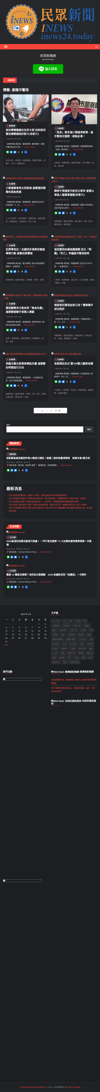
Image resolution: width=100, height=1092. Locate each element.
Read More (29, 147)
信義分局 (77, 625)
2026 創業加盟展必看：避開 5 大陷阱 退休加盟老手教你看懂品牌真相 (38, 495)
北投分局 (73, 630)
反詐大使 (9, 160)
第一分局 (88, 221)
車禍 (76, 657)
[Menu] (5, 46)
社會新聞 (60, 128)
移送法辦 (82, 648)
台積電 (55, 634)
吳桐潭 (66, 389)
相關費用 (36, 338)
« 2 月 (5, 644)
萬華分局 (71, 653)
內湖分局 (62, 630)
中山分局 (56, 621)
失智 (91, 639)
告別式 (73, 389)
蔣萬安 (81, 653)
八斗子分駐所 (11, 218)
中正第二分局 (80, 621)
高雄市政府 (74, 662)
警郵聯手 (67, 338)
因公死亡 (75, 279)
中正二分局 (67, 621)
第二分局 (32, 221)
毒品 (82, 643)
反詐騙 (83, 630)
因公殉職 (84, 279)
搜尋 (8, 424)
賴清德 (62, 657)
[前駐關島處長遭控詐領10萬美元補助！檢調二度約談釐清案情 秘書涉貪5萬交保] (15, 449)
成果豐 (29, 279)
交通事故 (56, 625)
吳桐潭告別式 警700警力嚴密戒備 (73, 363)
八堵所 (57, 279)
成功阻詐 (56, 643)
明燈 (28, 393)
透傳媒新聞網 (87, 671)
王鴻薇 (72, 648)
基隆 (89, 634)
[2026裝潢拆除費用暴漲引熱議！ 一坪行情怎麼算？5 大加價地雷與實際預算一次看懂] (15, 532)
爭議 (63, 282)
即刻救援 (22, 218)
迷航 (26, 397)
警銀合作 (21, 163)
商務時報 (26, 160)
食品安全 (56, 662)
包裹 (7, 338)
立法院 (55, 653)
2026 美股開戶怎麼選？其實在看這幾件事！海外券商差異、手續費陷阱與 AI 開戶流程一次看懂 (47, 498)
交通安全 (66, 625)
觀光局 (90, 653)
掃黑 (36, 279)
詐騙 (60, 338)
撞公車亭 (78, 221)
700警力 (57, 389)
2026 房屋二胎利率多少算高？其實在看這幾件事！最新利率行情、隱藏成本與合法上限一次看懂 (47, 504)
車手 (69, 657)
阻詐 (90, 657)
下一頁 (57, 410)
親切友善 (19, 397)
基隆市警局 (37, 160)
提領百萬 (78, 335)
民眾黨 (90, 643)
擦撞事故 (13, 221)
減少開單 (86, 162)
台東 (91, 630)
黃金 (11, 341)
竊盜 (91, 648)
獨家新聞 (13, 454)
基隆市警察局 (57, 639)
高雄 (64, 662)
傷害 (54, 630)
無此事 (61, 165)
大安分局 (82, 639)
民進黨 (55, 648)
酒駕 (83, 657)
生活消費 (13, 537)
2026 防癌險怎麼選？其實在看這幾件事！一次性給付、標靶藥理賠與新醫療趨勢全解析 (44, 501)
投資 (64, 643)
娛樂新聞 (12, 126)
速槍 (42, 279)
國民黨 (81, 634)
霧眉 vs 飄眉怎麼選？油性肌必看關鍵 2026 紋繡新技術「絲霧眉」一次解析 (46, 574)
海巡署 (63, 648)
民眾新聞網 (48, 55)
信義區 (86, 625)
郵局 (75, 338)
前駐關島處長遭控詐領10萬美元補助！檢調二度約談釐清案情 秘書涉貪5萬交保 (48, 458)
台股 (63, 634)
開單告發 (67, 224)
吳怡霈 (18, 160)
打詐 (13, 163)
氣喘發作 (23, 221)
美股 (63, 653)
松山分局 (73, 643)
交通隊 (57, 162)
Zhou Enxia (10, 462)
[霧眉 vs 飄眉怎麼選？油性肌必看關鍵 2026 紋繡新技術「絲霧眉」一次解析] (15, 565)
